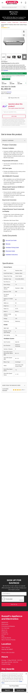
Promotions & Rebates (8, 626)
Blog (2, 636)
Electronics (4, 624)
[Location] (21, 2)
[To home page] (12, 2)
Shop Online (15, 12)
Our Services (5, 628)
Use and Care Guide (11, 240)
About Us (4, 630)
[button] (2, 2)
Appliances (3, 22)
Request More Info (15, 97)
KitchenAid (9, 92)
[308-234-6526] (25, 2)
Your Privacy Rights (14, 685)
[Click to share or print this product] (23, 31)
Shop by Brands (6, 638)
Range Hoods (15, 22)
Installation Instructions (12, 254)
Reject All (7, 690)
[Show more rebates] (26, 83)
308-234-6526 (10, 652)
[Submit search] (24, 7)
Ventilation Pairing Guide (12, 247)
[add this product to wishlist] (23, 35)
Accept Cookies (20, 690)
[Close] (26, 673)
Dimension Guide (10, 251)
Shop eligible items (6, 79)
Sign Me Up (14, 604)
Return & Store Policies (8, 640)
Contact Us (4, 634)
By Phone (14, 14)
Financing (4, 632)
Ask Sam (14, 116)
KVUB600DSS (8, 93)
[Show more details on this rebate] (25, 73)
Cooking (9, 22)
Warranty (8, 244)
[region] (14, 682)
